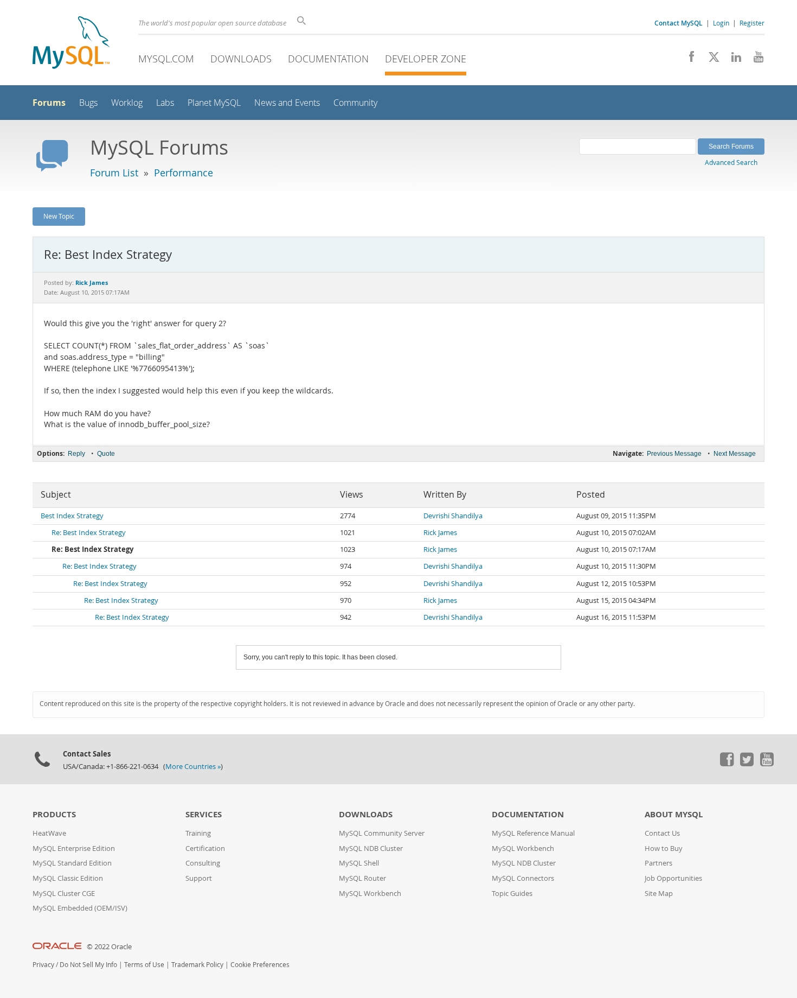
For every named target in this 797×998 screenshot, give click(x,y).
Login (721, 22)
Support (198, 878)
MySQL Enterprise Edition (74, 848)
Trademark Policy (197, 965)
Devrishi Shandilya (453, 515)
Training (198, 833)
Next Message (735, 453)
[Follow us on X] (710, 60)
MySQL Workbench (370, 893)
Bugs (88, 103)
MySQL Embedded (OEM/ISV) (80, 908)
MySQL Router (362, 878)
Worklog (127, 103)
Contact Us (662, 833)
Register (752, 22)
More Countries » (193, 766)
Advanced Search (731, 162)
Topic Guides (512, 893)
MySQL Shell (359, 863)
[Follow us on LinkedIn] (732, 60)
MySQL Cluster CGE (64, 893)
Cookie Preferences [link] (260, 965)
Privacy (43, 965)
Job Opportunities (673, 878)
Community (355, 103)
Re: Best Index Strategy (89, 532)
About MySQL (674, 814)
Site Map (659, 893)
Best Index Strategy (72, 515)
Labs (165, 103)
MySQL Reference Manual (533, 833)
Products (54, 814)
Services (203, 814)
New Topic (58, 216)
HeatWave (49, 833)
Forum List (114, 172)
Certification (205, 848)
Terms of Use (144, 965)
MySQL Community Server (382, 833)
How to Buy (664, 848)
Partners (658, 863)
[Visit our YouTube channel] (754, 60)
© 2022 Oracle (109, 946)
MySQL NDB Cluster (371, 848)
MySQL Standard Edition (72, 863)
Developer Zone (425, 58)
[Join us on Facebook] (688, 60)
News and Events (287, 103)
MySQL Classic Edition (68, 878)
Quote (106, 453)
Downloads (241, 58)
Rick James (440, 532)
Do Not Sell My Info (88, 965)
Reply (76, 453)
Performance (183, 172)
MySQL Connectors (523, 878)
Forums (49, 103)
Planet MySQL (214, 103)
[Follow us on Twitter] (746, 763)
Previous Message (674, 453)
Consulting (202, 863)
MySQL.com (166, 58)
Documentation (328, 58)
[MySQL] (71, 44)
